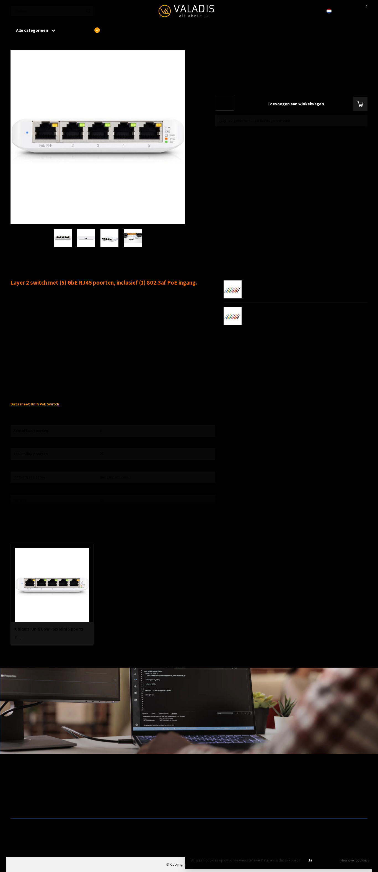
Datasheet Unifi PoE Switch (35, 404)
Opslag (196, 805)
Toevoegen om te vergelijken (236, 131)
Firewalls (17, 796)
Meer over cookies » (355, 860)
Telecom (107, 787)
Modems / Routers (205, 787)
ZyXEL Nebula (111, 796)
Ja (310, 860)
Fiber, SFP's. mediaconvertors (124, 805)
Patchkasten (200, 778)
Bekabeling (19, 787)
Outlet (286, 778)
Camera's (198, 796)
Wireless (107, 778)
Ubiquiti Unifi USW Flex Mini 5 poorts (56, 43)
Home (15, 43)
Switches (18, 805)
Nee (329, 860)
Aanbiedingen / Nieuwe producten (38, 778)
